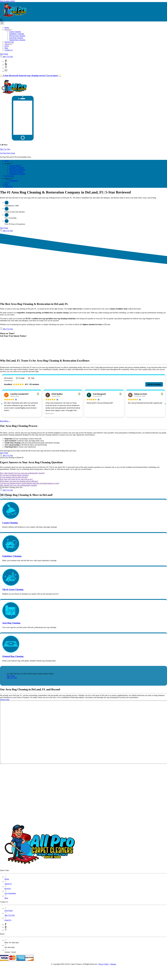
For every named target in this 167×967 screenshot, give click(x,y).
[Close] (2, 23)
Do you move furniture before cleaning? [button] (14, 475)
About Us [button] (8, 44)
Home (7, 27)
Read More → (5, 421)
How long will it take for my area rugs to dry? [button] (16, 479)
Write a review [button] (154, 384)
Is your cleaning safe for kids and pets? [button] (14, 477)
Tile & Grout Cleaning (17, 36)
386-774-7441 (7, 57)
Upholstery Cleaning (16, 34)
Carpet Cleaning (15, 32)
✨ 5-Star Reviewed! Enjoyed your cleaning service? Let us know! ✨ (30, 75)
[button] (83, 20)
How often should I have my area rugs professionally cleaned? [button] (22, 473)
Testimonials (13, 181)
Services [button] (8, 30)
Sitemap (113, 964)
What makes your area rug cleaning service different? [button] (19, 481)
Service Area (9, 42)
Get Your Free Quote (7, 153)
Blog (6, 48)
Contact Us (9, 50)
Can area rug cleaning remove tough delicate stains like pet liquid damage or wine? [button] (29, 483)
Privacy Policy (104, 964)
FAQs (7, 46)
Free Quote (4, 54)
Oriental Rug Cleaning (17, 40)
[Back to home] (24, 18)
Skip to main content (7, 1)
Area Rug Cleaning (16, 38)
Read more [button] (49, 414)
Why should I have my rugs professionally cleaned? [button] (18, 485)
